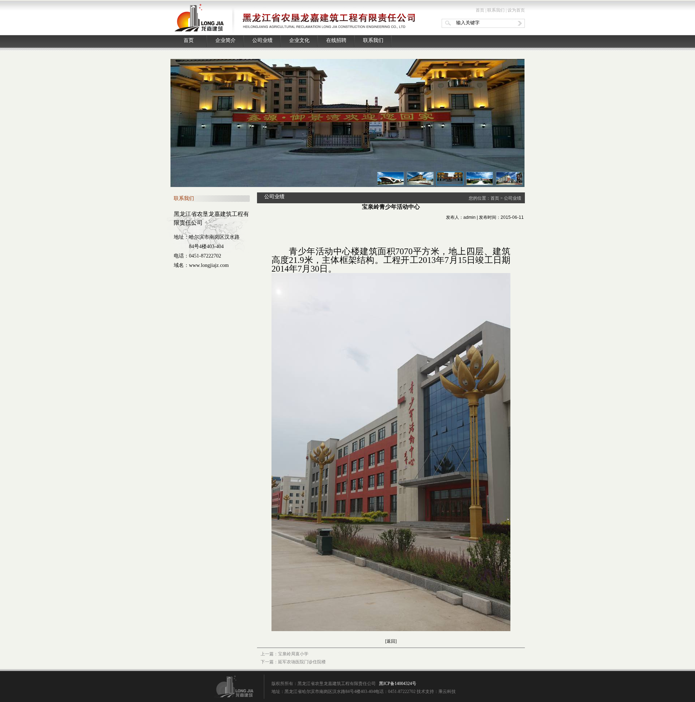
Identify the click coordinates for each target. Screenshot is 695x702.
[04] (479, 178)
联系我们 (496, 10)
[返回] (391, 641)
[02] (420, 178)
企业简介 (225, 40)
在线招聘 (336, 40)
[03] (449, 178)
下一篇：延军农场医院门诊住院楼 (293, 661)
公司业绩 (262, 40)
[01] (390, 178)
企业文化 (299, 40)
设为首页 (516, 10)
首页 (480, 10)
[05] (509, 178)
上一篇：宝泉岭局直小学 (284, 653)
